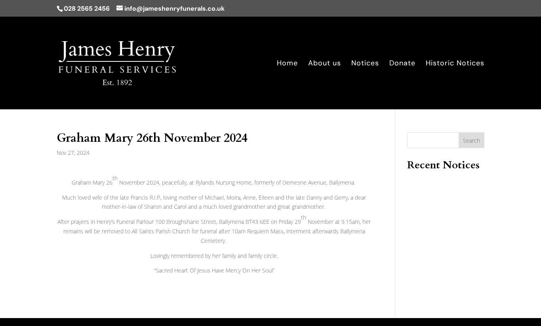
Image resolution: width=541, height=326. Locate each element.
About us (324, 64)
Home (287, 64)
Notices (365, 64)
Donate (402, 64)
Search (471, 140)
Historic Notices (455, 64)
